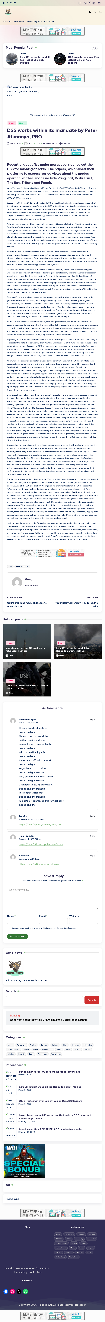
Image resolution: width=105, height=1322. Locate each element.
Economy (75, 1048)
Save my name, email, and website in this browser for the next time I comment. (45, 931)
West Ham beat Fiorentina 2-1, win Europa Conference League (48, 1022)
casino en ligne (27, 722)
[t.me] (90, 3)
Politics (87, 1052)
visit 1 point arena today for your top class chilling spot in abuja (28, 1273)
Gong (28, 582)
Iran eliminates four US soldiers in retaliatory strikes (25, 652)
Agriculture (21, 1048)
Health (26, 1052)
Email (43, 918)
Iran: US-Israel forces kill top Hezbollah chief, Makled (73, 652)
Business (55, 1048)
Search (11, 994)
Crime (65, 1048)
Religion (11, 1057)
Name (11, 918)
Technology (42, 1057)
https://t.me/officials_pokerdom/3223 (41, 847)
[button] (96, 48)
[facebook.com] (80, 3)
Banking (44, 1048)
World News (56, 1057)
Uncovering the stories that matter (28, 983)
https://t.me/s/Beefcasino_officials (39, 866)
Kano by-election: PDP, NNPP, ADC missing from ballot (50, 1132)
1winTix (23, 819)
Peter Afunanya (22, 569)
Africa (10, 1048)
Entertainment (13, 1052)
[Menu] (100, 12)
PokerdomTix (26, 838)
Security (21, 1057)
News (68, 1052)
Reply (92, 722)
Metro (22, 126)
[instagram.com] (94, 3)
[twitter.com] (85, 3)
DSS (10, 569)
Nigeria (77, 1052)
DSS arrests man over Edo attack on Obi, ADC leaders (35, 60)
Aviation (33, 1048)
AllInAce (24, 858)
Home (5, 21)
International (47, 1052)
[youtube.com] (99, 3)
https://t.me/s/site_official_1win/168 (40, 827)
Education (88, 1048)
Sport (31, 1057)
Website (74, 918)
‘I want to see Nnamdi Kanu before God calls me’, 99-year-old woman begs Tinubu (83, 61)
